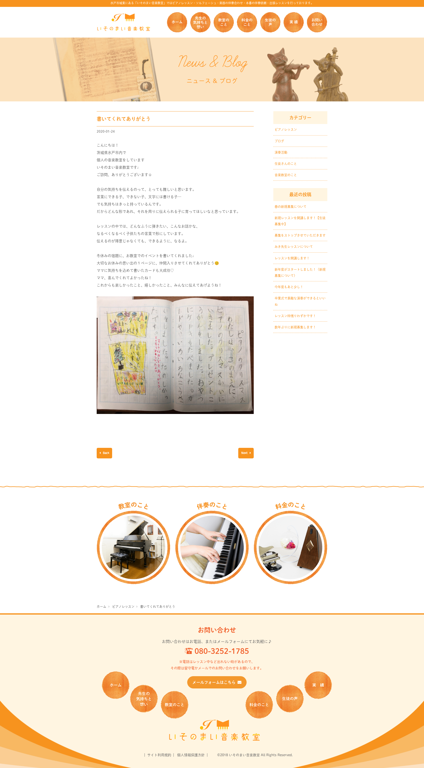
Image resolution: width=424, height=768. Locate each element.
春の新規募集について (290, 206)
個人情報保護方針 (191, 755)
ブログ (279, 141)
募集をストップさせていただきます (300, 235)
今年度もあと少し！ (289, 286)
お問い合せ (316, 22)
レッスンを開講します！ (292, 258)
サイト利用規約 (159, 755)
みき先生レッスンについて (294, 246)
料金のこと (247, 22)
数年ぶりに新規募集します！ (295, 327)
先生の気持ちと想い (200, 22)
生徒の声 (270, 22)
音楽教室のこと (286, 175)
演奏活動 (281, 152)
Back (105, 452)
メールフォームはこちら (214, 682)
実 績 (293, 22)
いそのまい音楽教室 (124, 22)
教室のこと (223, 22)
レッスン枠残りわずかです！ (295, 315)
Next (244, 452)
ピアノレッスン (286, 129)
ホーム (177, 22)
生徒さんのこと (286, 163)
